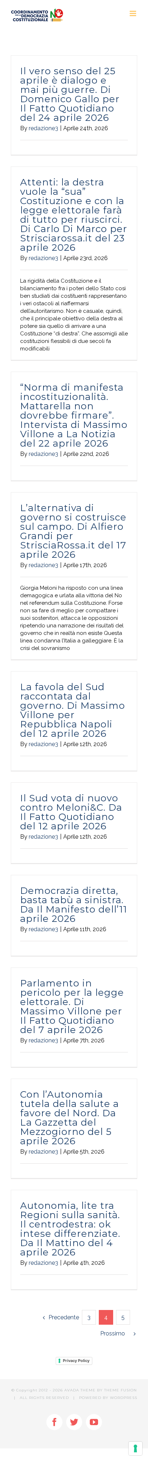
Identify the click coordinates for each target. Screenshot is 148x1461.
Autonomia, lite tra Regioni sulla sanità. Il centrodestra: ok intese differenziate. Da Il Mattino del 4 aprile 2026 (70, 1229)
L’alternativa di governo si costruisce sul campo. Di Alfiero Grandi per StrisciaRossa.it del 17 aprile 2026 (73, 531)
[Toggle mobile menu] (133, 13)
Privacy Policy (76, 1360)
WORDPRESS (123, 1397)
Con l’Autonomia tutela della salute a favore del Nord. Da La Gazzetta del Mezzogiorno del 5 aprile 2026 (69, 1118)
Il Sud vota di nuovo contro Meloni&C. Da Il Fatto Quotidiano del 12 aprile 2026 (71, 812)
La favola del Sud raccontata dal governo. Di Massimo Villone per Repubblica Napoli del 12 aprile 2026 (72, 710)
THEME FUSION (120, 1390)
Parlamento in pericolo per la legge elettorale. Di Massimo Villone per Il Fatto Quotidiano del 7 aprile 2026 (72, 1006)
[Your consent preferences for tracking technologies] (135, 1448)
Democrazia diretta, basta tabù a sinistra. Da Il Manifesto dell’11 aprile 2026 (73, 904)
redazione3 (43, 128)
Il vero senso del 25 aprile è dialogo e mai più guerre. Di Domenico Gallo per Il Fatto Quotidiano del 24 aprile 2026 (70, 94)
